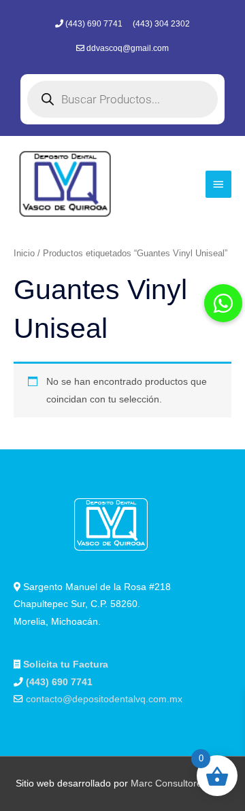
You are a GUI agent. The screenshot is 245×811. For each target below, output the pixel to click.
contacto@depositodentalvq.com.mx (104, 699)
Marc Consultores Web (180, 783)
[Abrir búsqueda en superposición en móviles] (122, 99)
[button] (223, 303)
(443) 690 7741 (95, 24)
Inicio (24, 253)
